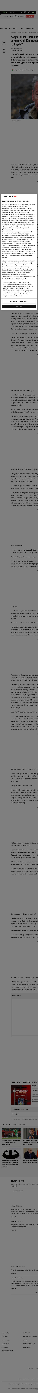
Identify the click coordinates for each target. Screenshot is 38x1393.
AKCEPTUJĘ (19, 306)
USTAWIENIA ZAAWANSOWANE (19, 301)
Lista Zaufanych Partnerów (14, 296)
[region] (19, 252)
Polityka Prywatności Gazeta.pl (11, 255)
